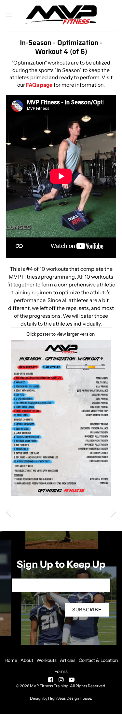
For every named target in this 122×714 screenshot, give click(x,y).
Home (11, 660)
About (26, 660)
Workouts (46, 660)
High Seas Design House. (70, 698)
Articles (67, 660)
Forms (61, 671)
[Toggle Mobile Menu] (13, 15)
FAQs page (39, 84)
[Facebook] (51, 680)
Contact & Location (98, 660)
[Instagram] (61, 680)
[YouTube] (72, 680)
